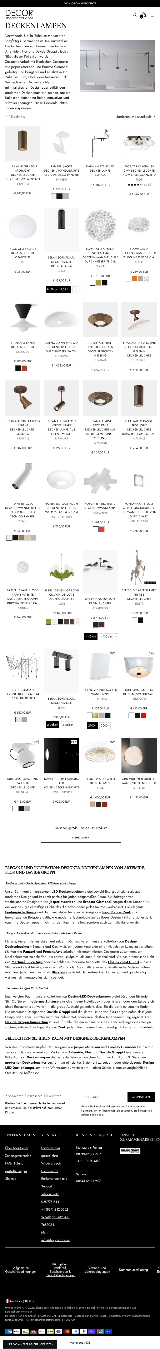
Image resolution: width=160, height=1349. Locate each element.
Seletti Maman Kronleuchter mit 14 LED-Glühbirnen (23, 694)
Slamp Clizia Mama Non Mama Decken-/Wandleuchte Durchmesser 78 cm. (100, 255)
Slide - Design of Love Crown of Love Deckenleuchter (61, 594)
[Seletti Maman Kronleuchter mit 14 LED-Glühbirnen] (22, 666)
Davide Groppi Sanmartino (26, 1021)
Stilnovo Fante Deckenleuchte (23, 345)
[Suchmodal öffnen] (134, 14)
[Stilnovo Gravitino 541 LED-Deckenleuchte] (22, 755)
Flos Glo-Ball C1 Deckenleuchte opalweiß (23, 253)
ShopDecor (42, 1308)
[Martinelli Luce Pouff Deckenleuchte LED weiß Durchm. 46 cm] (61, 480)
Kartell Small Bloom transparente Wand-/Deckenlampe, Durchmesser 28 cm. (22, 596)
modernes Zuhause (44, 1001)
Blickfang (59, 972)
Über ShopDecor (16, 1148)
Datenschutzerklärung (133, 1269)
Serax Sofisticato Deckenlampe (61, 700)
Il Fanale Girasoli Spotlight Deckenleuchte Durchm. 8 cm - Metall (139, 427)
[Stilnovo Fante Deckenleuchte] (22, 319)
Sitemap (10, 1178)
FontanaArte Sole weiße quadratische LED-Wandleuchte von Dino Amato (139, 510)
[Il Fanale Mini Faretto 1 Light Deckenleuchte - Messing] (22, 398)
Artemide (75, 1052)
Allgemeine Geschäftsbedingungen (20, 1269)
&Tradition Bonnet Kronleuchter (100, 601)
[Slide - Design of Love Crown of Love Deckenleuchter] (61, 567)
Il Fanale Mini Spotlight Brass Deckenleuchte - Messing (100, 349)
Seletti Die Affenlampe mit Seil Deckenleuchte (139, 594)
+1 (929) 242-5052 (54, 1209)
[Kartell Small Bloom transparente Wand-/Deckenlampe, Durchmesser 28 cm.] (22, 567)
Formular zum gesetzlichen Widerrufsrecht (51, 1156)
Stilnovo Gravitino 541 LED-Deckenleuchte (23, 783)
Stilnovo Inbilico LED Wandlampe (100, 692)
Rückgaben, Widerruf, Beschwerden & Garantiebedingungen (60, 1270)
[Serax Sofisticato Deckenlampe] (61, 671)
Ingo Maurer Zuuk (116, 912)
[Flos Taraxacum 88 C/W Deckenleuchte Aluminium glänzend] (139, 143)
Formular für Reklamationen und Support (54, 1179)
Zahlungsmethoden (18, 1155)
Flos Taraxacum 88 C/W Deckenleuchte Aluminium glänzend (139, 170)
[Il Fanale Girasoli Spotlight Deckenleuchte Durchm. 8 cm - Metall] (139, 398)
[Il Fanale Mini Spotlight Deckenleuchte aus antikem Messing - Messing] (100, 398)
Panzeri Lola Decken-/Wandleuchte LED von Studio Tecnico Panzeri (22, 510)
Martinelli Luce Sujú (26, 961)
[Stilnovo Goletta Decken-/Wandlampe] (139, 666)
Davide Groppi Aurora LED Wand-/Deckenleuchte (61, 783)
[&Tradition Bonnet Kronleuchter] (100, 572)
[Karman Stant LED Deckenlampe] (100, 143)
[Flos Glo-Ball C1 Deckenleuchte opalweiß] (22, 225)
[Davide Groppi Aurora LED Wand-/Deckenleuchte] (61, 755)
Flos (113, 1011)
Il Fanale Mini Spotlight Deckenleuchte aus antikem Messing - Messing (100, 429)
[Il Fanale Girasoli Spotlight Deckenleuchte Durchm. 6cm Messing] (22, 143)
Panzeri (29, 951)
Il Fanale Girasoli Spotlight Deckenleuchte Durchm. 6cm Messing (23, 172)
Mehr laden (81, 838)
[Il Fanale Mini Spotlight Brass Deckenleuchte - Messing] (100, 319)
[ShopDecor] (19, 14)
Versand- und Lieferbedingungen (97, 1269)
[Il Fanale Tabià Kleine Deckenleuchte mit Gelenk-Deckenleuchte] (139, 319)
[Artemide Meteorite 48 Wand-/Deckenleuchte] (139, 755)
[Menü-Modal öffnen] (152, 14)
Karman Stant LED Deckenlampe (100, 168)
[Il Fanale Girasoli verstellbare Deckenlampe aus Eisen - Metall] (61, 398)
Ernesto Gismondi (97, 901)
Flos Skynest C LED (123, 961)
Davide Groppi (58, 1011)
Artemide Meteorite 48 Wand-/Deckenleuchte (139, 781)
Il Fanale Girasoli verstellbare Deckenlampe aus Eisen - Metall (62, 427)
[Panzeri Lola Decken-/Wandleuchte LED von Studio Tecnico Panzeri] (22, 480)
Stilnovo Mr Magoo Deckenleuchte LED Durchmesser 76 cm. (61, 347)
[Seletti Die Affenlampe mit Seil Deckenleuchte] (139, 567)
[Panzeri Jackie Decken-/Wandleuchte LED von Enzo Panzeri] (61, 143)
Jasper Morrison (62, 901)
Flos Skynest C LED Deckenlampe (100, 781)
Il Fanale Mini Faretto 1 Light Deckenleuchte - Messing (23, 427)
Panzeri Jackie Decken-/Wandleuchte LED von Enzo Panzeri (61, 170)
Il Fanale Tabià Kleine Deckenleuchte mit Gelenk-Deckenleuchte (139, 349)
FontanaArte (52, 951)
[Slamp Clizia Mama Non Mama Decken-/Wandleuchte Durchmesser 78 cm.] (100, 225)
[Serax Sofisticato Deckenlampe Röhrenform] (61, 230)
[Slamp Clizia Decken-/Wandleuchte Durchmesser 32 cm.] (139, 225)
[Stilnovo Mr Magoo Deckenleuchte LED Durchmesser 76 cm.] (61, 319)
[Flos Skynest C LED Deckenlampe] (100, 755)
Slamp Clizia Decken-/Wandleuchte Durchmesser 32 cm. (139, 253)
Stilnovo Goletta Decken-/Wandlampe (139, 692)
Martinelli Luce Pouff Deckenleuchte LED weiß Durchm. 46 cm (62, 508)
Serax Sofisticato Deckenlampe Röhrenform (61, 261)
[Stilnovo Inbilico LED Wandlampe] (100, 666)
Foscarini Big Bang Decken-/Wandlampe (100, 506)
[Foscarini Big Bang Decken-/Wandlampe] (100, 480)
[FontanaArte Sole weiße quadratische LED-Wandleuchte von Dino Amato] (139, 480)
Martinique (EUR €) (20, 1301)
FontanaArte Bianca (20, 912)
